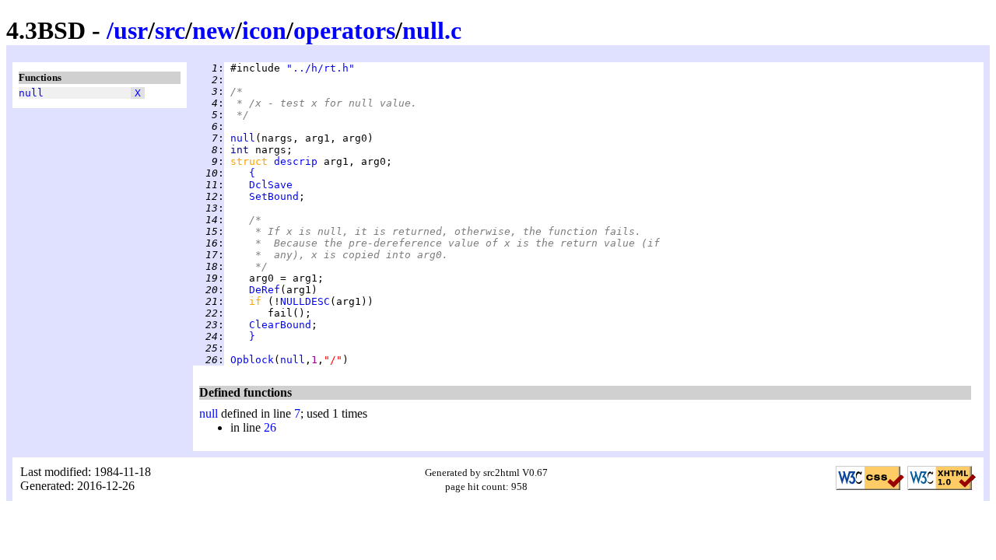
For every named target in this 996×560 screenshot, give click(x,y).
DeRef (264, 290)
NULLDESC (305, 301)
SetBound (274, 196)
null (31, 93)
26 (270, 427)
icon (264, 30)
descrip (295, 161)
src (170, 30)
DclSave (271, 185)
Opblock (252, 360)
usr (131, 30)
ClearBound (280, 325)
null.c (431, 30)
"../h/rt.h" (320, 68)
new (213, 30)
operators (344, 30)
